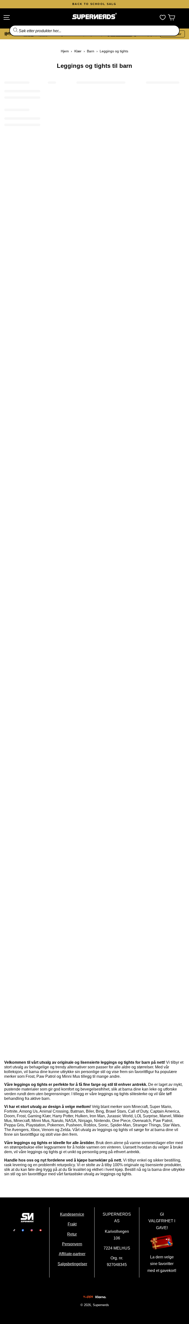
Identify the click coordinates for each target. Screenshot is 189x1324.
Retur (72, 1234)
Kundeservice (72, 1214)
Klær (77, 51)
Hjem (65, 51)
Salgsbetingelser (72, 1264)
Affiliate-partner (72, 1253)
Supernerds (101, 1305)
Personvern (72, 1244)
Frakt (72, 1224)
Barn (90, 51)
